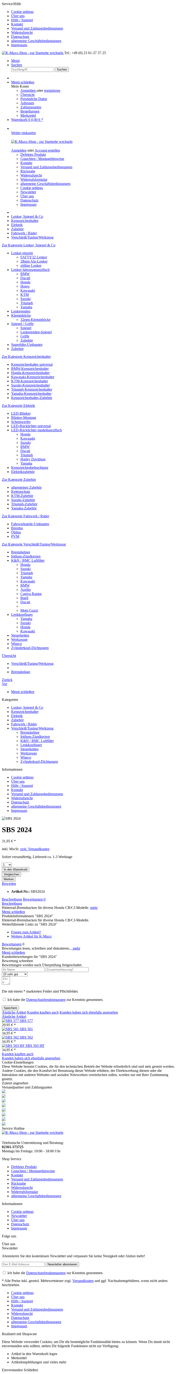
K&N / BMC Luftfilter (27, 560)
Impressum (19, 45)
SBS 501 (26, 1029)
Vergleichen (11, 874)
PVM (15, 536)
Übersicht (27, 95)
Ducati (25, 278)
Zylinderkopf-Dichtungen (30, 648)
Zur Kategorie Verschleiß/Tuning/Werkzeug (34, 544)
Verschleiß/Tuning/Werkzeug (32, 728)
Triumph (26, 303)
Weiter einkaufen (23, 133)
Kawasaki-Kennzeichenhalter (32, 377)
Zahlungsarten (30, 107)
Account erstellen (47, 150)
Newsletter (28, 192)
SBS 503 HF (34, 1046)
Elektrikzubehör (23, 472)
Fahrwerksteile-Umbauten (30, 524)
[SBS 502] (11, 1037)
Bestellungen (29, 111)
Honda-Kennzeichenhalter (30, 373)
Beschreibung (12, 899)
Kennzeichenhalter (24, 712)
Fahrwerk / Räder (24, 724)
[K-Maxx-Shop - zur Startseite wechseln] (33, 53)
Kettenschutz (20, 492)
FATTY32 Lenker (33, 257)
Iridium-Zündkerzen (26, 556)
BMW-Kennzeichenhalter (30, 369)
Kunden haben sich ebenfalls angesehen (89, 1012)
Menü (15, 61)
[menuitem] (93, 12)
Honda (25, 282)
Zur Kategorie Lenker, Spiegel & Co (28, 245)
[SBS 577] (11, 1021)
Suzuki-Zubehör (23, 500)
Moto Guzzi (29, 610)
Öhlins (16, 532)
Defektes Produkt (33, 154)
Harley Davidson (32, 459)
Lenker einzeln (22, 253)
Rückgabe (27, 171)
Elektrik (17, 716)
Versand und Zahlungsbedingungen (37, 28)
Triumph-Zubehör (24, 504)
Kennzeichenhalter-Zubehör (31, 398)
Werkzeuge (19, 639)
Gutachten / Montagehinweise (42, 159)
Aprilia (25, 590)
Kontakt (17, 24)
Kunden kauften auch (43, 1012)
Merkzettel (28, 115)
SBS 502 (26, 1037)
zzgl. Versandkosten (34, 849)
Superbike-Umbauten (26, 345)
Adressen (27, 103)
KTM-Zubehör (22, 496)
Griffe (24, 336)
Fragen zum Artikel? (26, 932)
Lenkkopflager (22, 614)
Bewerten (9, 884)
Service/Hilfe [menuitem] (32, 24)
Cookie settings (22, 12)
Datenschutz (20, 37)
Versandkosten (83, 1281)
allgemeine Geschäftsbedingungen (36, 41)
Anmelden (28, 90)
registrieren (52, 90)
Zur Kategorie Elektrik (18, 406)
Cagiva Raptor (31, 594)
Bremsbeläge (20, 552)
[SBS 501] (11, 1029)
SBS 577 (26, 1021)
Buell (24, 598)
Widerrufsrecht (22, 32)
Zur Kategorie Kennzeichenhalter (26, 357)
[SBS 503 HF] (13, 1046)
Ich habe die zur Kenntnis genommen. (55, 1000)
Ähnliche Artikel (14, 1012)
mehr (94, 908)
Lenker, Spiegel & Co (27, 707)
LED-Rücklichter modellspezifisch (36, 430)
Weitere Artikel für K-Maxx (31, 936)
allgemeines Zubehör (26, 487)
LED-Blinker (21, 413)
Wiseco (16, 644)
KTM (24, 295)
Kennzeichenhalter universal (32, 364)
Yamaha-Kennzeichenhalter (31, 394)
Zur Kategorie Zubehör (19, 480)
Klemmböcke (21, 315)
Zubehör (26, 340)
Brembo (17, 528)
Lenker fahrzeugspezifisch (30, 270)
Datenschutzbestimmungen (46, 1000)
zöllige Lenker (30, 265)
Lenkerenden (20, 311)
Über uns (18, 16)
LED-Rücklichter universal (31, 426)
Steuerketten (20, 635)
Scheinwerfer (21, 422)
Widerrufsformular (33, 179)
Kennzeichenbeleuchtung (29, 467)
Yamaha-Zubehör (24, 508)
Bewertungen (34, 899)
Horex (25, 286)
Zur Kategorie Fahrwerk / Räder (25, 516)
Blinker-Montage (23, 418)
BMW (25, 274)
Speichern (10, 1008)
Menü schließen (22, 82)
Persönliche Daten (33, 99)
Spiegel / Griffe (22, 324)
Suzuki (25, 299)
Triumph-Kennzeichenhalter (31, 389)
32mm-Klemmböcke (35, 320)
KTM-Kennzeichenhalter (29, 381)
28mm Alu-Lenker (34, 261)
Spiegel (25, 328)
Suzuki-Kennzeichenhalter (30, 385)
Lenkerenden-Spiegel (36, 332)
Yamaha (26, 307)
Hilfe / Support (22, 20)
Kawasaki (27, 290)
